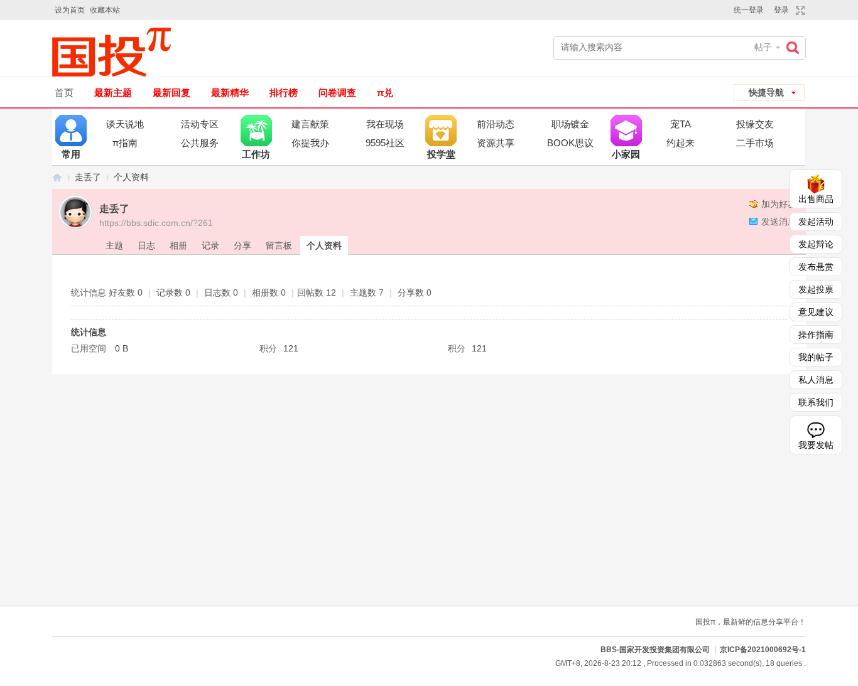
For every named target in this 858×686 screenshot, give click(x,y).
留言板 (279, 245)
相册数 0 (269, 292)
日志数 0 (221, 292)
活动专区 (200, 124)
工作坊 (256, 130)
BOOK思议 (570, 142)
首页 (64, 92)
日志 (146, 245)
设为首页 (70, 10)
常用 (71, 130)
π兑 (385, 92)
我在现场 (385, 124)
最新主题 (113, 92)
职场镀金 (570, 124)
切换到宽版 (798, 10)
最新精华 (230, 92)
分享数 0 (415, 292)
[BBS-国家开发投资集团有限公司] (116, 52)
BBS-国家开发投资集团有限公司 (57, 177)
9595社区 (385, 142)
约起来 (680, 142)
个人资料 (324, 245)
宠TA (680, 124)
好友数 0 (126, 292)
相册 (178, 245)
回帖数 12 (316, 292)
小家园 (626, 130)
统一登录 (749, 10)
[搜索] (795, 47)
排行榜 (283, 92)
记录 (210, 245)
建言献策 (310, 124)
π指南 (125, 142)
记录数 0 (173, 292)
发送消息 (778, 222)
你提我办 (310, 142)
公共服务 (200, 142)
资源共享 (495, 142)
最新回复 (171, 92)
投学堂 (441, 130)
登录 (781, 10)
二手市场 (755, 142)
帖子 (763, 47)
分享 (242, 245)
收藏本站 (105, 10)
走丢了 (88, 177)
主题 (114, 245)
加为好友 (778, 204)
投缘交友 (755, 124)
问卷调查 (337, 92)
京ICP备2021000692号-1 (763, 649)
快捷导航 (766, 92)
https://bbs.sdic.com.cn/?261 (156, 223)
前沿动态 (495, 124)
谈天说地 (125, 124)
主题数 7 (367, 292)
